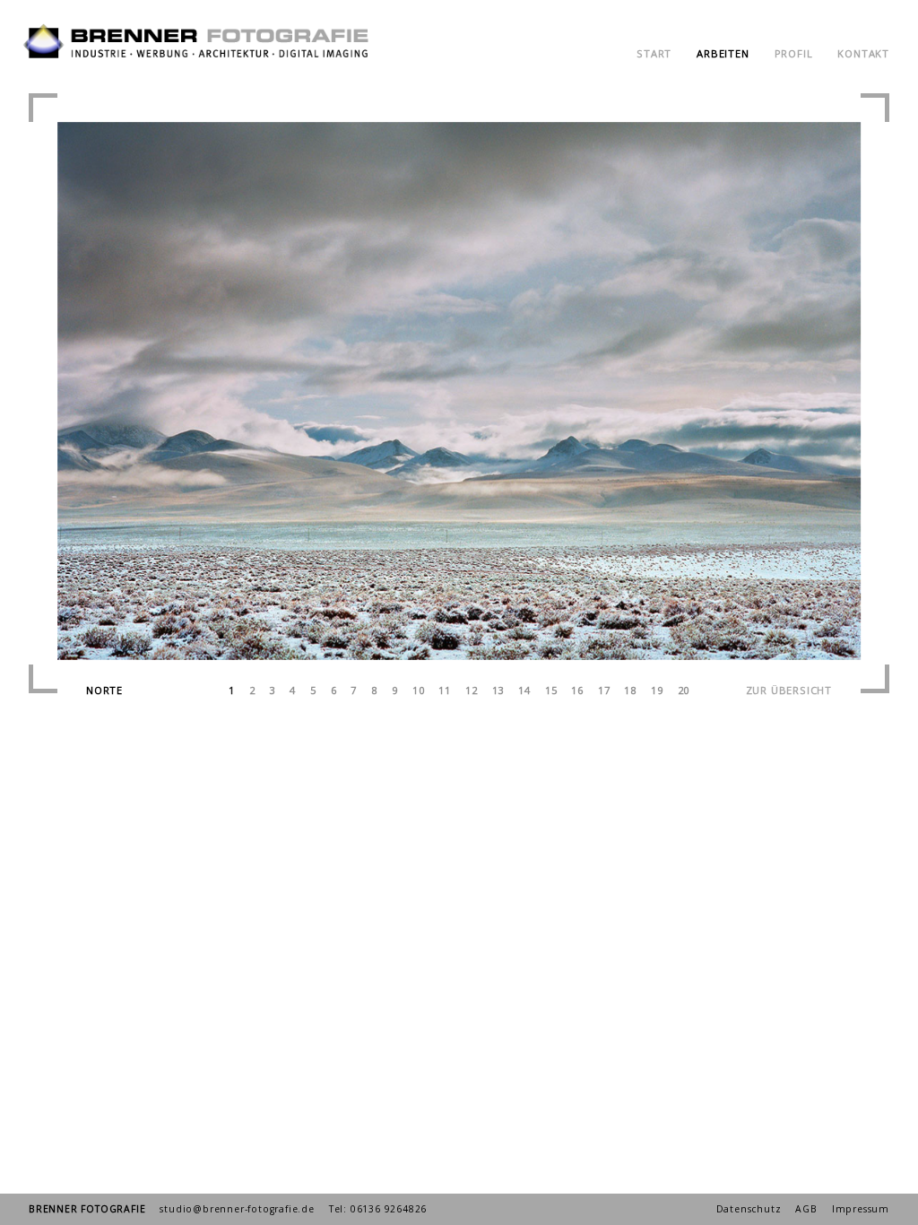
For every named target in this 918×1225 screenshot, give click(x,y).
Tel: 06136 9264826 (378, 1209)
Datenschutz (749, 1209)
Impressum (860, 1209)
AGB (806, 1209)
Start (654, 53)
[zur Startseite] (199, 64)
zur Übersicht (789, 690)
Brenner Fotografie (87, 1209)
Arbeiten (723, 53)
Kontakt (863, 53)
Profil (794, 53)
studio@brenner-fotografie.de (237, 1209)
